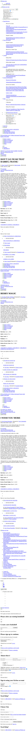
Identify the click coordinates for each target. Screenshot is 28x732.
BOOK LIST (7, 135)
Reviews (5, 147)
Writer (4, 663)
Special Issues (15, 75)
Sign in (2, 667)
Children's (21, 33)
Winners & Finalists (10, 60)
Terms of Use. (22, 667)
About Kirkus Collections (19, 104)
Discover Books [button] (6, 532)
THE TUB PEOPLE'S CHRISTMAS (11, 240)
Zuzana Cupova (18, 367)
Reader (5, 662)
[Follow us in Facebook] (3, 583)
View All (8, 25)
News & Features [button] (7, 40)
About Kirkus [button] (6, 558)
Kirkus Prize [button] (6, 542)
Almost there (3, 641)
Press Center (19, 559)
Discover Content (10, 109)
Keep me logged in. (5, 670)
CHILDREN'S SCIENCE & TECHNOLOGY (13, 348)
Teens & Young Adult (14, 33)
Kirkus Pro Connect (19, 555)
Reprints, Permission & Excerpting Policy (8, 567)
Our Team (8, 559)
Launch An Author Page (15, 110)
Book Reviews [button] (6, 21)
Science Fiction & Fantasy (11, 29)
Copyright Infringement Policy (9, 565)
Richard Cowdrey (21, 261)
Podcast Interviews (7, 16)
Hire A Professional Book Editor (13, 86)
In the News (15, 53)
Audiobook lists (18, 37)
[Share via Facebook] (8, 140)
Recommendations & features (15, 96)
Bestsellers (8, 37)
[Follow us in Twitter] (3, 584)
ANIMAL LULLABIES (8, 259)
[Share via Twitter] (7, 141)
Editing (10, 82)
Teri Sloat (4, 297)
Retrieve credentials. (13, 650)
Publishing (14, 82)
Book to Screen (9, 53)
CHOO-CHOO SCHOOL (9, 525)
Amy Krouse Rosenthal (7, 421)
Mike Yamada (24, 528)
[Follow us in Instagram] (3, 585)
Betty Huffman (10, 297)
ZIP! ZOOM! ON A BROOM (9, 374)
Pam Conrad (5, 165)
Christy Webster (19, 507)
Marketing (19, 82)
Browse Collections (10, 104)
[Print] (4, 143)
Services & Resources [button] (8, 77)
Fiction (12, 27)
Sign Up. (14, 724)
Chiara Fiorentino (21, 508)
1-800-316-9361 (8, 698)
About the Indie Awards (11, 64)
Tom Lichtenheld (22, 421)
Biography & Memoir (16, 536)
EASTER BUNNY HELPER (9, 505)
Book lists (13, 37)
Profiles (7, 51)
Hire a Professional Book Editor (10, 550)
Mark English (17, 165)
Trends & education (10, 95)
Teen (18, 44)
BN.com (13, 412)
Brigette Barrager (13, 508)
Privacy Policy (6, 563)
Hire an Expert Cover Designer (16, 89)
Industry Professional (8, 665)
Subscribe (13, 76)
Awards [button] (5, 55)
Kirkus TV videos (17, 541)
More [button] (4, 98)
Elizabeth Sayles (20, 252)
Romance (12, 28)
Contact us (5, 561)
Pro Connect (6, 17)
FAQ (15, 559)
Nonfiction (19, 29)
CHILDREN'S (6, 148)
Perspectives (12, 51)
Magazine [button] (5, 67)
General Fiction (9, 44)
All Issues (20, 75)
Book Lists (10, 540)
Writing (7, 82)
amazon (2, 153)
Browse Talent (17, 109)
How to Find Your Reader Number (18, 714)
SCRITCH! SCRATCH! (8, 365)
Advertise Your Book (12, 552)
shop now (3, 152)
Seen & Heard (21, 51)
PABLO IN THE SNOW (8, 383)
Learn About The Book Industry (16, 553)
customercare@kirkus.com (20, 698)
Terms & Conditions (7, 564)
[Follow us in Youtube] (3, 586)
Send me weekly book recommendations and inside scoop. (13, 669)
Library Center (9, 92)
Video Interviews (7, 15)
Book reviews (6, 11)
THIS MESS (6, 250)
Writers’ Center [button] (6, 549)
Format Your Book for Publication (17, 88)
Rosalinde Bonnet (19, 376)
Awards (16, 51)
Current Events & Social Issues (12, 32)
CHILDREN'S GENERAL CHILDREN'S (10, 224)
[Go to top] (4, 589)
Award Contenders (20, 64)
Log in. (13, 643)
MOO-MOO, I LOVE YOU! (9, 515)
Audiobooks (8, 27)
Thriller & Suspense (18, 27)
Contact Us (5, 571)
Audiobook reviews (7, 12)
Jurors (25, 60)
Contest (12, 559)
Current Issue (9, 75)
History (12, 30)
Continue (15, 627)
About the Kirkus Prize (19, 60)
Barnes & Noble (7, 412)
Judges (13, 65)
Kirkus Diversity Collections (9, 555)
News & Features (7, 13)
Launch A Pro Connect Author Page (16, 90)
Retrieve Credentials (18, 721)
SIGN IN (8, 3)
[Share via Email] (7, 142)
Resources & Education (11, 80)
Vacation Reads (11, 39)
